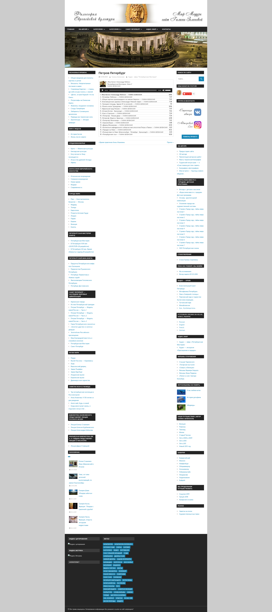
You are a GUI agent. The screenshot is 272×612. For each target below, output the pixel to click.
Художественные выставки (189, 514)
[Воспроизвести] (102, 90)
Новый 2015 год (185, 446)
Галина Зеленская (118, 77)
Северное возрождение (79, 179)
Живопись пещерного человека (82, 106)
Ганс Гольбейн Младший (113, 553)
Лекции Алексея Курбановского (82, 427)
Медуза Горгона (109, 568)
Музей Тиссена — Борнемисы (82, 361)
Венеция (74, 224)
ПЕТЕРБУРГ (122, 571)
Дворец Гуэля (119, 556)
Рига (118, 586)
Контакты (166, 29)
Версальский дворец (78, 366)
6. (118, 106)
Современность (76, 187)
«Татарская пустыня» (187, 365)
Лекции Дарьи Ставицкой (80, 446)
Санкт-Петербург (133, 29)
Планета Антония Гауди (79, 213)
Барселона (75, 210)
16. (115, 130)
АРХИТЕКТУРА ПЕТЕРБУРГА (123, 544)
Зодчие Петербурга (124, 559)
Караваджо (108, 562)
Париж (73, 219)
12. (117, 120)
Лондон (73, 216)
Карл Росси (118, 562)
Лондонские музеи (77, 375)
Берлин (73, 221)
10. (118, 116)
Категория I (98, 29)
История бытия (76, 134)
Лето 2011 (182, 443)
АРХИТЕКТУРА (108, 544)
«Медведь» (191, 405)
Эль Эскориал (109, 598)
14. (116, 125)
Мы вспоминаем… (185, 271)
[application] (136, 90)
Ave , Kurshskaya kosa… (187, 308)
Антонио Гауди (109, 547)
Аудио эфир (151, 29)
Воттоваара (124, 550)
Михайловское (184, 305)
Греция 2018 (183, 497)
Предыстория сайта (186, 151)
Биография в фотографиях (189, 168)
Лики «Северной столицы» (189, 294)
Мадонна (116, 565)
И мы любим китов (193, 390)
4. (128, 102)
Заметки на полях (185, 511)
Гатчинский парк (185, 303)
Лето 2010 (182, 441)
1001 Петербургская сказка (189, 248)
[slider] (168, 90)
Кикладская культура (78, 151)
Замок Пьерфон (76, 369)
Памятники (121, 574)
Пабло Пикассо (109, 574)
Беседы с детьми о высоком (189, 189)
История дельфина (194, 397)
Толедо (73, 207)
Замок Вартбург (76, 372)
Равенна (182, 427)
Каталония (107, 565)
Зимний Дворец (109, 559)
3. (127, 99)
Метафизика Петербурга (188, 291)
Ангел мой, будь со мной (80, 403)
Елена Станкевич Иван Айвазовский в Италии (86, 464)
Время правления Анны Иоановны (112, 142)
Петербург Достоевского (80, 286)
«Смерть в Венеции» (186, 368)
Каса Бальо (128, 562)
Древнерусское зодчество (80, 380)
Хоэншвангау (184, 469)
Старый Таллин (185, 435)
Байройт (182, 480)
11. (119, 118)
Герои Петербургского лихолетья (83, 324)
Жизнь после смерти (78, 137)
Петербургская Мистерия (80, 241)
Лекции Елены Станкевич (80, 425)
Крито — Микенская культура (82, 149)
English (181, 325)
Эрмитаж (119, 598)
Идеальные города (78, 302)
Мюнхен (182, 461)
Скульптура (108, 592)
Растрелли (121, 583)
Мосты (119, 568)
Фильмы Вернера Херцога (188, 370)
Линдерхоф (183, 475)
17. (131, 132)
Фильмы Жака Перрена (187, 373)
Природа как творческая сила (82, 117)
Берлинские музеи (77, 378)
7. (117, 109)
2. (116, 97)
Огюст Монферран (110, 571)
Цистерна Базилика (118, 595)
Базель (73, 227)
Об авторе (83, 29)
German (182, 330)
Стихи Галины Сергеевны (188, 260)
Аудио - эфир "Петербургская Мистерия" (142, 77)
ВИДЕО (116, 550)
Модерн (73, 185)
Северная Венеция (125, 589)
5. (124, 104)
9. (115, 113)
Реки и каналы (109, 586)
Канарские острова (186, 500)
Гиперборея (108, 556)
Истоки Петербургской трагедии (82, 305)
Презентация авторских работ (190, 157)
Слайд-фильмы (119, 592)
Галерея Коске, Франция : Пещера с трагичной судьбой (86, 506)
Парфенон (117, 577)
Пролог (169, 142)
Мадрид (74, 205)
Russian (182, 322)
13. (114, 123)
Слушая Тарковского (186, 362)
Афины (73, 163)
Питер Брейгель (109, 583)
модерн (120, 601)
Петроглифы (127, 580)
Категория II (114, 29)
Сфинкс (130, 592)
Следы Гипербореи (78, 109)
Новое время (75, 182)
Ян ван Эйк (128, 598)
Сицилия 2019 (184, 494)
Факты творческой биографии (190, 160)
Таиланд (182, 430)
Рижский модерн (110, 589)
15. (133, 127)
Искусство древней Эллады (81, 160)
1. (121, 94)
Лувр (72, 364)
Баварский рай (184, 458)
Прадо (73, 358)
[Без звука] (163, 90)
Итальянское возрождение (80, 176)
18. (116, 134)
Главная (70, 29)
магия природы (109, 601)
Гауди (126, 553)
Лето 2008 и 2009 (185, 438)
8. (119, 111)
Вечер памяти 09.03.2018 (188, 274)
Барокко (127, 547)
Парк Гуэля (108, 577)
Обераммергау (184, 466)
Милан (181, 432)
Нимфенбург (183, 464)
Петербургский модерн (112, 580)
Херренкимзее (184, 478)
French (181, 327)
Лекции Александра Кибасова (82, 430)
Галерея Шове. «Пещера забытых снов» (85, 493)
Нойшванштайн (185, 472)
